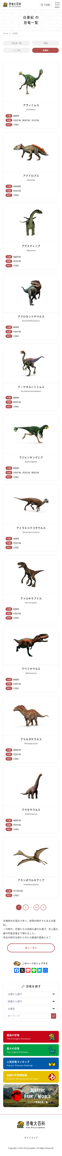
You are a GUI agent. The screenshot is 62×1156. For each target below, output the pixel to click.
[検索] (53, 1016)
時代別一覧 (16, 43)
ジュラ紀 (16, 50)
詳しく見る (31, 948)
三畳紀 (45, 43)
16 (36, 907)
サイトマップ (31, 1138)
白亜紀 (45, 50)
